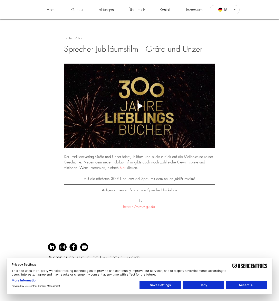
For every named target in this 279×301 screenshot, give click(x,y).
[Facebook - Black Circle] (73, 247)
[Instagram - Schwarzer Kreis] (63, 247)
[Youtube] (84, 247)
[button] (77, 9)
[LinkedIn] (52, 247)
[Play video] (139, 106)
